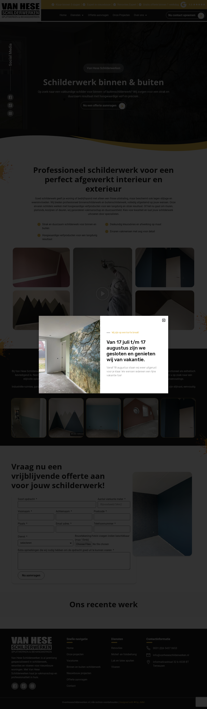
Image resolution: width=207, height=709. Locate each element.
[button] (164, 320)
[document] (103, 354)
